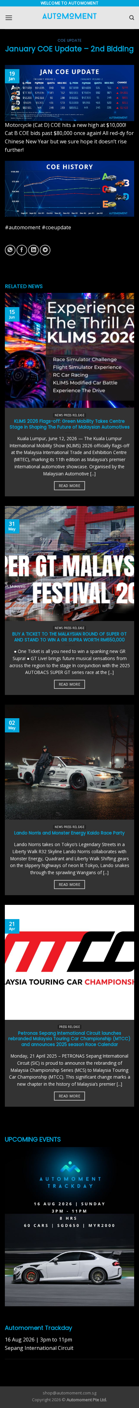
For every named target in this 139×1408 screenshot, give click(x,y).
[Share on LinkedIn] (33, 250)
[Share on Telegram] (45, 250)
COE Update (70, 40)
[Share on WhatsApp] (10, 250)
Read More (69, 485)
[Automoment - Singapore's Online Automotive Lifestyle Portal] (69, 18)
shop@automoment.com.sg (69, 1393)
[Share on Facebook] (21, 250)
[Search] (131, 18)
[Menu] (9, 18)
